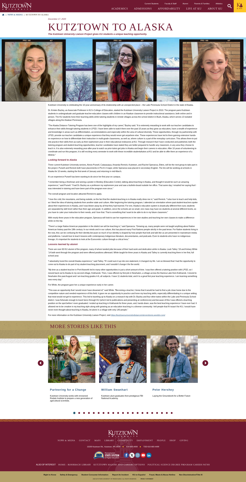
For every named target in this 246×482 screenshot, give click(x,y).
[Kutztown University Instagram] (137, 455)
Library (109, 440)
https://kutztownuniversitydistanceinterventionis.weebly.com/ (138, 315)
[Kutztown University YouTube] (143, 455)
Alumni (185, 3)
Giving (184, 440)
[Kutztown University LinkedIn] (148, 455)
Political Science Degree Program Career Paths (179, 464)
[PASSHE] (106, 454)
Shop (173, 440)
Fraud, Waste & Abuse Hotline (162, 475)
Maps (97, 440)
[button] (229, 6)
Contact (85, 440)
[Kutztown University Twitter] (132, 455)
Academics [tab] (119, 9)
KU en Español (138, 475)
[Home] (16, 6)
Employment (145, 440)
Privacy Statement (147, 479)
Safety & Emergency (69, 475)
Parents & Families (201, 3)
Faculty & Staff (170, 3)
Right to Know (50, 475)
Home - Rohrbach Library (74, 464)
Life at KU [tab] (194, 9)
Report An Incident (120, 475)
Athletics (219, 3)
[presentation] (41, 363)
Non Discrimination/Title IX (190, 475)
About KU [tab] (215, 9)
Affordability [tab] (169, 9)
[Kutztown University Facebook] (126, 455)
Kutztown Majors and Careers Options (119, 464)
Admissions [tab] (143, 9)
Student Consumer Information (94, 475)
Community (125, 440)
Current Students (151, 3)
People (161, 440)
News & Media (15, 14)
